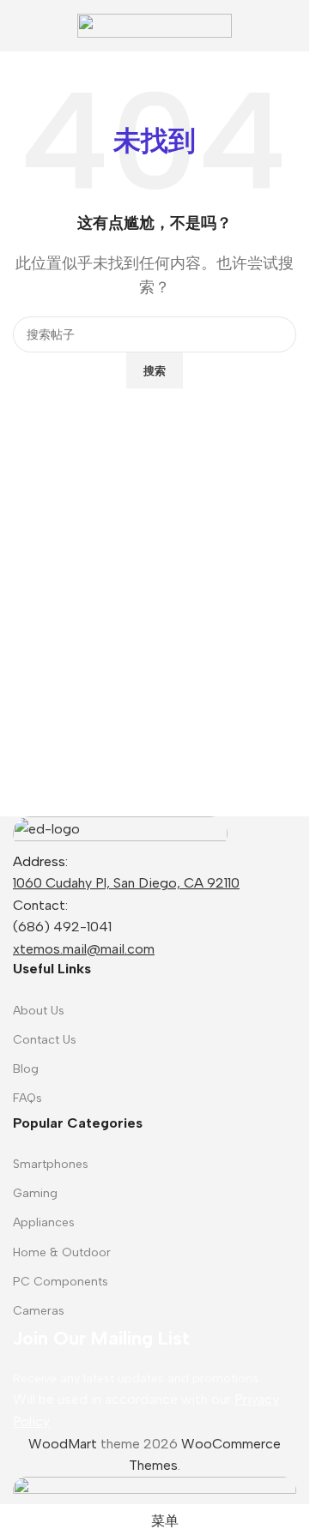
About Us (38, 1010)
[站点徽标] (154, 24)
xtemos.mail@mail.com (84, 949)
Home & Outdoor (62, 1252)
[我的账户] (289, 26)
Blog (26, 1069)
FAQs (27, 1098)
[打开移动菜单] (19, 26)
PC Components (60, 1281)
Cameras (38, 1310)
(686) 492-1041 (62, 926)
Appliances (44, 1222)
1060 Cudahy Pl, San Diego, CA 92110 (126, 883)
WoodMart (62, 1444)
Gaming (35, 1193)
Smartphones (50, 1164)
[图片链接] (120, 832)
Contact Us (44, 1039)
